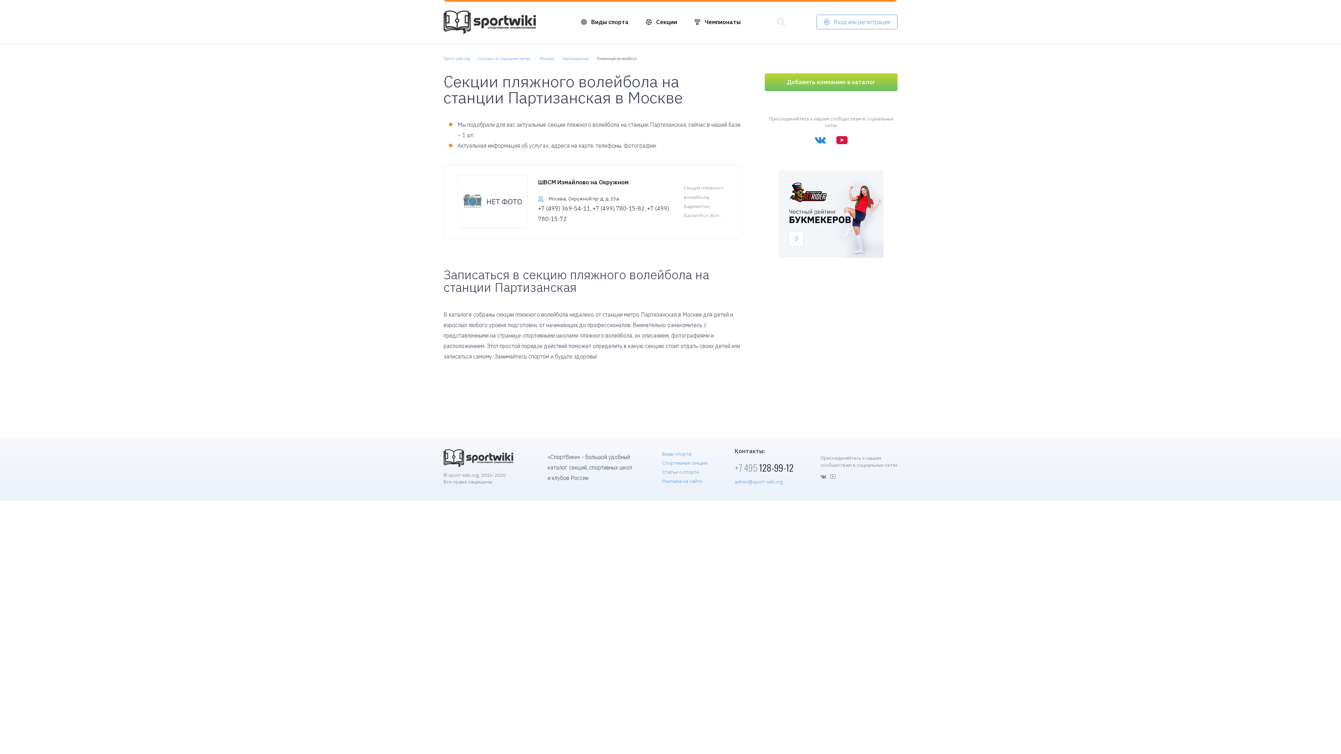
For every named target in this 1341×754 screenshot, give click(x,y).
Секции (666, 22)
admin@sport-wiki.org (759, 482)
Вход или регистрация (862, 22)
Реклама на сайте (682, 481)
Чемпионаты (723, 22)
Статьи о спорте (680, 472)
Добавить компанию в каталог (831, 82)
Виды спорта (610, 22)
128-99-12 (764, 467)
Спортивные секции (685, 463)
